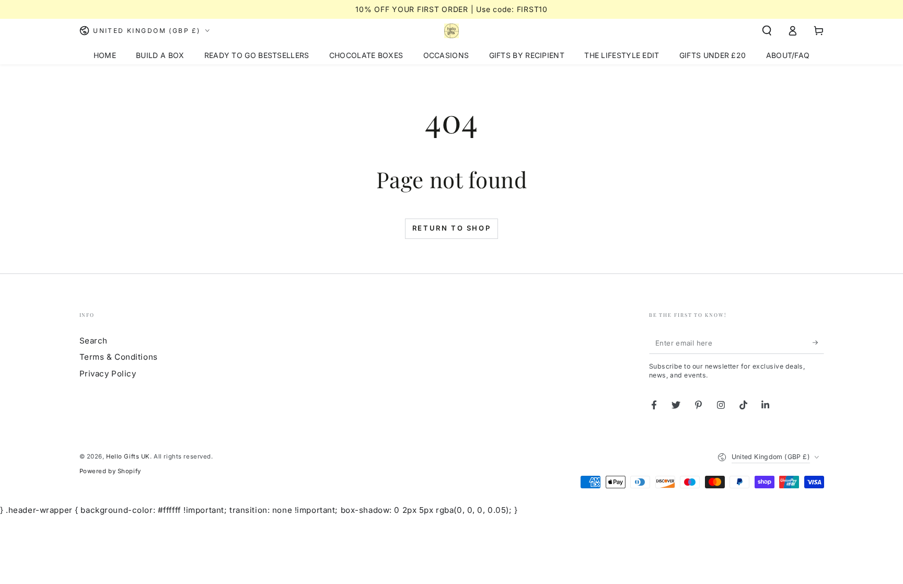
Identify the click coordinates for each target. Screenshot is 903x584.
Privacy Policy (107, 374)
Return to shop (451, 228)
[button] (767, 31)
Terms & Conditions (118, 357)
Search (93, 341)
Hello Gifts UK (128, 456)
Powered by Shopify (110, 471)
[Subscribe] (818, 343)
